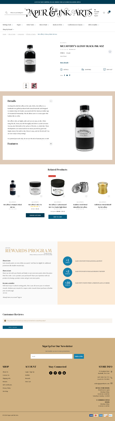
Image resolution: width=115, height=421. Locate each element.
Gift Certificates (7, 385)
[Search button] (6, 13)
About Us (5, 372)
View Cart (28, 381)
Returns (5, 381)
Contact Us (6, 375)
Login (95, 13)
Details (12, 101)
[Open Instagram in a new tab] (59, 373)
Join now (5, 293)
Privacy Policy (7, 388)
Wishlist (27, 375)
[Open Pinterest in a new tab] (55, 373)
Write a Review (13, 327)
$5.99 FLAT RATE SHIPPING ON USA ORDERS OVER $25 (57, 2)
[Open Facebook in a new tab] (50, 373)
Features (13, 143)
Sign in (20, 297)
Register (96, 15)
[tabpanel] (84, 128)
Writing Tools (7, 25)
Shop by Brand (8, 29)
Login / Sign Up (29, 372)
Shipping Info (6, 378)
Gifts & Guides (93, 25)
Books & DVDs (57, 25)
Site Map (5, 391)
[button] (110, 51)
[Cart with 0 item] (108, 12)
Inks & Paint (43, 25)
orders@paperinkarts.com (101, 383)
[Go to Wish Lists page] (104, 12)
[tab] (83, 156)
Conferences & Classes (75, 25)
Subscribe (79, 356)
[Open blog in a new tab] (64, 373)
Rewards (27, 378)
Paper (19, 25)
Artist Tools (30, 25)
